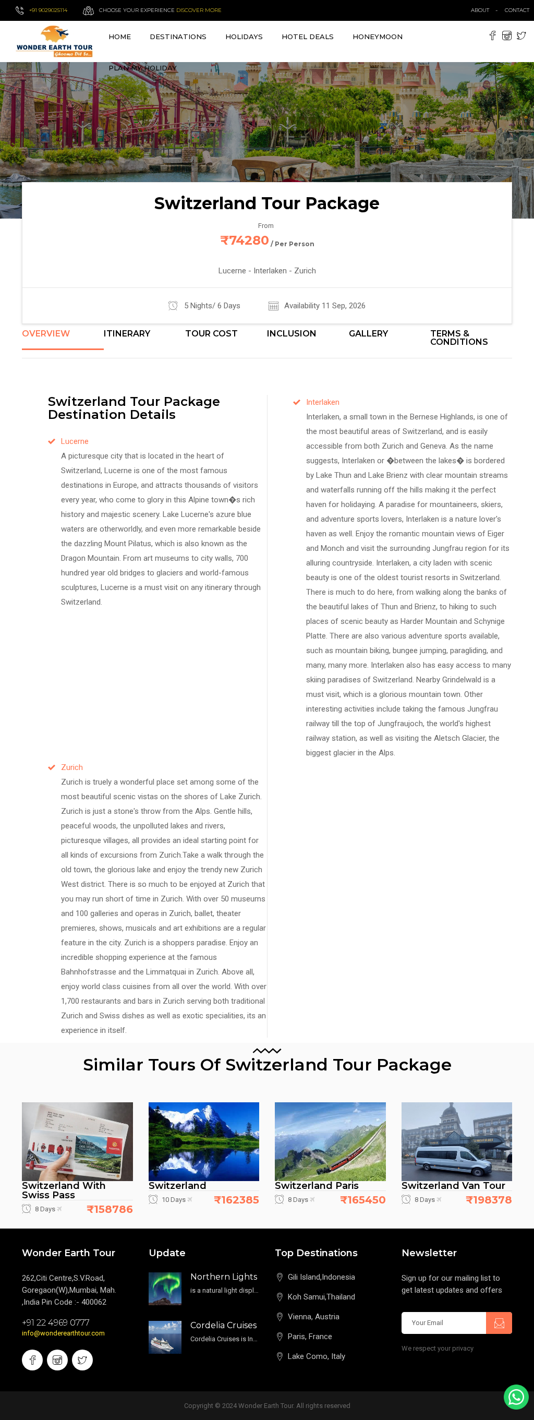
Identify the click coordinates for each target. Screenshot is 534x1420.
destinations (178, 36)
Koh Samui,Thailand (321, 1297)
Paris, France (310, 1336)
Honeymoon (378, 36)
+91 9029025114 (48, 10)
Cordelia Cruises (223, 1325)
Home (119, 36)
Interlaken (322, 402)
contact (519, 10)
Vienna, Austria (313, 1316)
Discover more (199, 10)
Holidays (244, 36)
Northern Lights (223, 1276)
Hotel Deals (308, 36)
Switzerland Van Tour (453, 1186)
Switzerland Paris (317, 1186)
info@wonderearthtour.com (63, 1333)
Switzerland (178, 1186)
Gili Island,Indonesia (321, 1277)
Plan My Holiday (142, 68)
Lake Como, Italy (316, 1356)
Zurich (72, 767)
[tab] (63, 340)
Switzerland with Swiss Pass (64, 1190)
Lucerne (75, 441)
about (480, 10)
